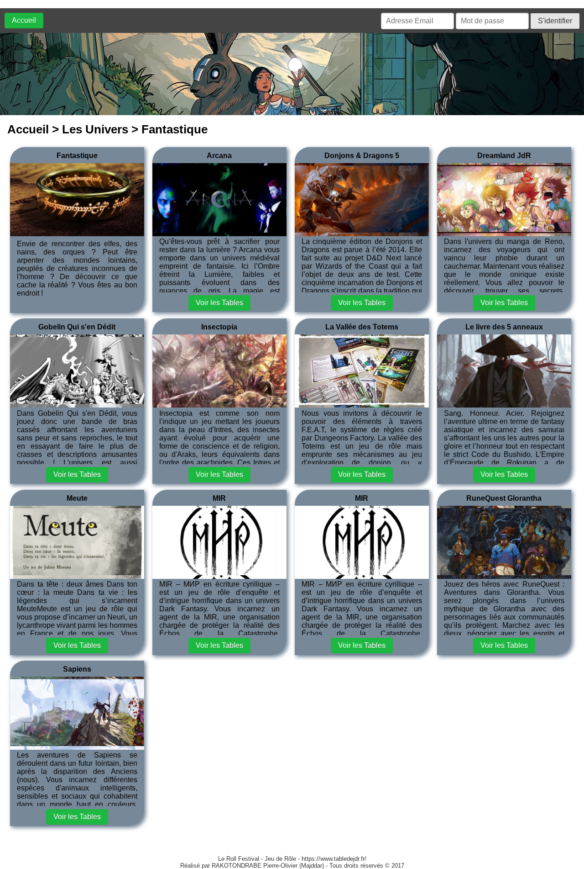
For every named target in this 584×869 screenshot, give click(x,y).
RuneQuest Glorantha (504, 498)
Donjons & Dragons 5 (361, 155)
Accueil (24, 20)
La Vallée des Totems (361, 327)
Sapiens (77, 669)
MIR (219, 498)
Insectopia (219, 327)
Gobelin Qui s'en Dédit (76, 327)
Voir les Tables (219, 303)
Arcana (219, 155)
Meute (77, 498)
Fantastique (77, 155)
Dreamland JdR (504, 155)
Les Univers (95, 129)
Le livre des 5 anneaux (504, 327)
